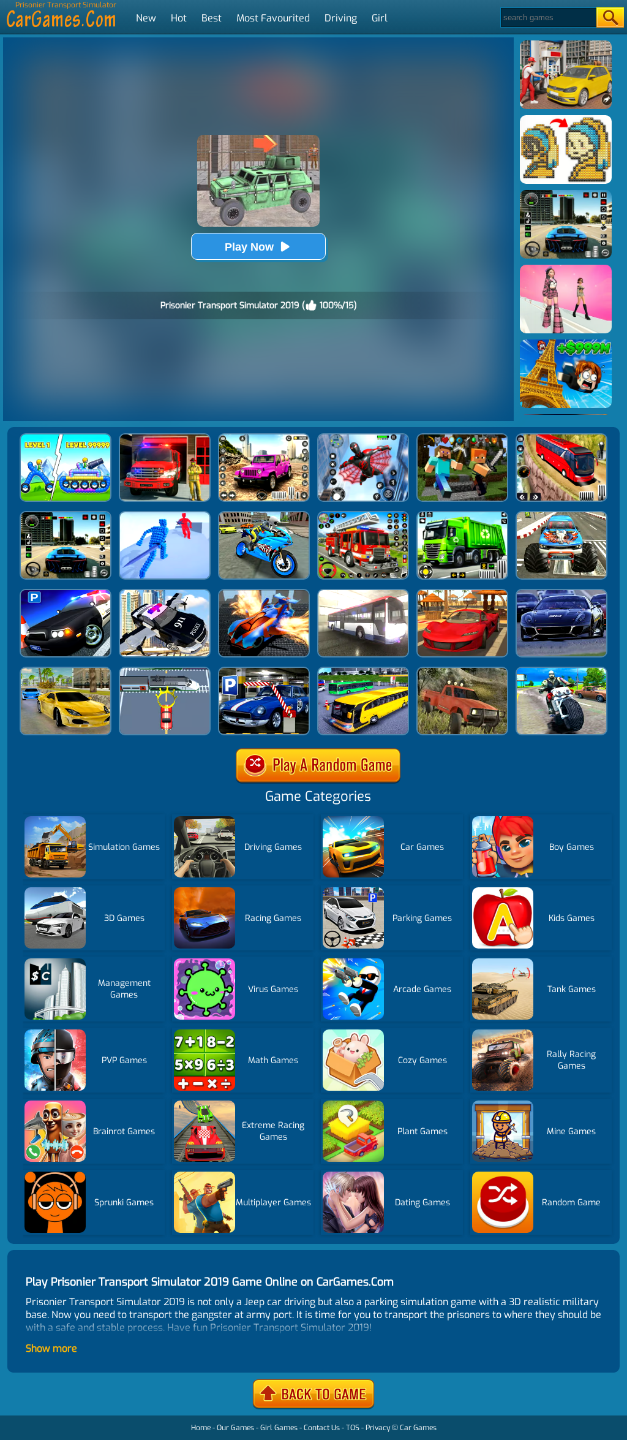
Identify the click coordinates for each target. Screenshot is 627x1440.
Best (211, 18)
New (146, 18)
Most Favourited (273, 18)
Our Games (235, 1428)
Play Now (249, 247)
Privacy (378, 1428)
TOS (352, 1428)
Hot (179, 18)
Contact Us (322, 1428)
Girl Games (279, 1428)
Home (201, 1428)
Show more (51, 1348)
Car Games (418, 1428)
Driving (341, 18)
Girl (380, 18)
